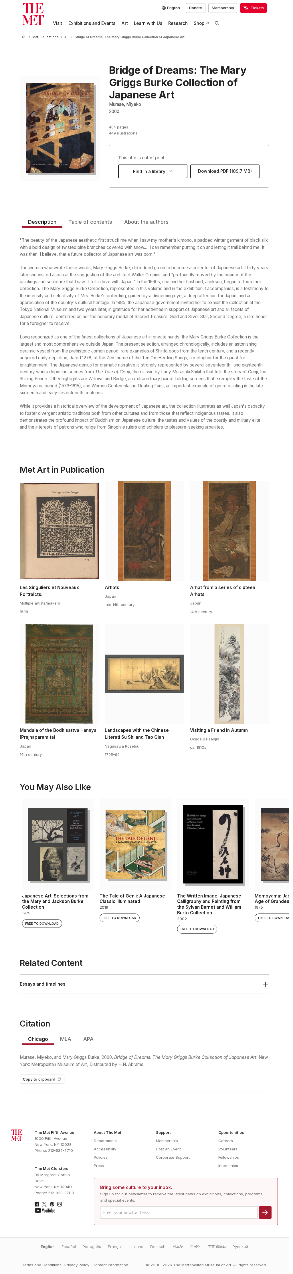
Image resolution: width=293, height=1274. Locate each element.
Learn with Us (148, 23)
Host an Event (168, 1149)
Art (124, 23)
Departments (105, 1140)
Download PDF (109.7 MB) (225, 171)
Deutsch (157, 1246)
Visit (57, 23)
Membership (223, 7)
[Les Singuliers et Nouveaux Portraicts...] (59, 531)
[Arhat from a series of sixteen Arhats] (229, 531)
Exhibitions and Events (91, 23)
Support (163, 1132)
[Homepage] (33, 14)
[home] (24, 37)
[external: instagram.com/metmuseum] (59, 1204)
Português (92, 1246)
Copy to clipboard (39, 1079)
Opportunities (231, 1132)
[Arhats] (144, 531)
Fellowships (228, 1157)
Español (69, 1246)
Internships (228, 1165)
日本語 (177, 1246)
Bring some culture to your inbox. (136, 1187)
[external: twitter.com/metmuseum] (44, 1204)
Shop (199, 23)
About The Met (107, 1132)
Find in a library (149, 171)
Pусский (240, 1246)
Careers (225, 1140)
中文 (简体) (216, 1246)
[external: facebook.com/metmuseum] (37, 1204)
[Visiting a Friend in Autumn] (229, 674)
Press (99, 1165)
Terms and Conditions (42, 1265)
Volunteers (227, 1149)
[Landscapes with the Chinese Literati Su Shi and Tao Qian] (144, 674)
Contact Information (110, 1265)
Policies (101, 1157)
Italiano (136, 1246)
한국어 (195, 1246)
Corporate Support (173, 1157)
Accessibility (105, 1149)
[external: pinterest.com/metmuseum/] (52, 1204)
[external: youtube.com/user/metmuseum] (45, 1210)
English (48, 1246)
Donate (195, 7)
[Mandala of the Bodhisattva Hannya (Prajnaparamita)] (59, 674)
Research (178, 23)
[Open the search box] (217, 23)
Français (116, 1246)
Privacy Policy (76, 1265)
